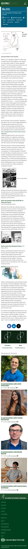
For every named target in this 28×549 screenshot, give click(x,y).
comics (4, 19)
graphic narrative (11, 19)
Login (2, 535)
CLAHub (3, 511)
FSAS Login (3, 505)
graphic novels (19, 19)
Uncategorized (13, 387)
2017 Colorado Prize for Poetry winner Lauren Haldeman (13, 132)
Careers (2, 520)
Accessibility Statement (6, 529)
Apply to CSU (3, 517)
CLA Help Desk (4, 514)
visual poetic (5, 24)
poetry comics (10, 22)
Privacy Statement (5, 526)
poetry (4, 22)
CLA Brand (3, 508)
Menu (25, 4)
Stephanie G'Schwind (16, 18)
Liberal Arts (3, 502)
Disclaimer (3, 532)
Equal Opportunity (5, 523)
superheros (17, 22)
